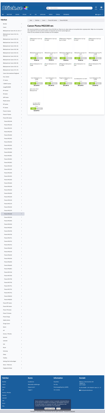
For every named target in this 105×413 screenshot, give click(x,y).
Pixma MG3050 (8, 152)
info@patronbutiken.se (86, 390)
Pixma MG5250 (8, 207)
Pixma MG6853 (8, 268)
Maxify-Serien (6, 100)
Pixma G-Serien (7, 111)
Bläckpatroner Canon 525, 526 (10, 42)
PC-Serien (5, 107)
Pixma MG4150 (8, 190)
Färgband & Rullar (7, 368)
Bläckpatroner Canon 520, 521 (10, 39)
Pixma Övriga (6, 316)
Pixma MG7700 (8, 279)
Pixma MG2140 (8, 121)
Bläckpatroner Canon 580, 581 (10, 63)
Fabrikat (37, 20)
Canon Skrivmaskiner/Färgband (11, 73)
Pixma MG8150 (8, 296)
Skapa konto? (31, 387)
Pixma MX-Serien (7, 306)
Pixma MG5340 (8, 214)
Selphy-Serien (6, 320)
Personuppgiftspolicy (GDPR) (61, 387)
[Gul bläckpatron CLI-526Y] (80, 70)
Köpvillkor (56, 381)
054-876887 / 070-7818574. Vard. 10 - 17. (91, 387)
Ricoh (4, 347)
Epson (4, 327)
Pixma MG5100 (8, 196)
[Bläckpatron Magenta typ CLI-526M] (66, 44)
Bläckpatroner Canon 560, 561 (10, 56)
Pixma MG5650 (8, 227)
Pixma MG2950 (8, 148)
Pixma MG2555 (8, 145)
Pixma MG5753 (8, 244)
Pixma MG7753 (8, 292)
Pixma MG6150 (8, 251)
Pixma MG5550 (8, 224)
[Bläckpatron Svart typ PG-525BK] (95, 44)
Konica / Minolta (7, 333)
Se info (48, 58)
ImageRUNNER (7, 87)
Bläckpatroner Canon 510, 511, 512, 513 (11, 34)
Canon (4, 27)
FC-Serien (5, 80)
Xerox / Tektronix (7, 364)
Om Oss (56, 384)
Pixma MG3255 (8, 176)
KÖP (33, 58)
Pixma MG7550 (8, 275)
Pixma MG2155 (8, 128)
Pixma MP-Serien (7, 303)
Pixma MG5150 (8, 200)
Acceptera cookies (49, 408)
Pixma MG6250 (8, 255)
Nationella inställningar (34, 384)
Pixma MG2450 (8, 135)
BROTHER (9, 14)
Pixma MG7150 (8, 272)
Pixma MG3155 (8, 169)
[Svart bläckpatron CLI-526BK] (36, 70)
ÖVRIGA (58, 14)
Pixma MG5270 (8, 210)
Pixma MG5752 (8, 241)
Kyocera (5, 337)
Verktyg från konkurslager (9, 361)
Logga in (98, 14)
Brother (5, 24)
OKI (36, 14)
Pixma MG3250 (8, 172)
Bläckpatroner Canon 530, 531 (10, 66)
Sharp (4, 354)
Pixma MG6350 (8, 258)
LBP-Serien (6, 97)
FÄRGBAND (66, 14)
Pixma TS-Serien (7, 313)
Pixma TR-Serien (7, 310)
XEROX (50, 14)
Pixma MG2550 (8, 142)
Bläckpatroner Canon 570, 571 (10, 59)
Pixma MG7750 (8, 282)
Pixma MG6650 (8, 265)
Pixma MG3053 (8, 162)
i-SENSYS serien (7, 83)
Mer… (3, 406)
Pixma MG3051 (8, 155)
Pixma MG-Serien (7, 118)
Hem (31, 20)
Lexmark (5, 340)
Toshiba (5, 358)
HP (30, 14)
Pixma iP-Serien (7, 114)
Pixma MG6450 (8, 262)
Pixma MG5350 (8, 217)
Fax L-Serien (6, 76)
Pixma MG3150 (8, 166)
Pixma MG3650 (8, 183)
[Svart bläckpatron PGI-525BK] (95, 70)
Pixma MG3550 (8, 179)
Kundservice (31, 381)
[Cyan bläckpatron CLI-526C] (51, 70)
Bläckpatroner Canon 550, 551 (10, 52)
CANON (17, 14)
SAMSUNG (42, 14)
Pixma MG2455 (8, 138)
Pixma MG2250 (8, 131)
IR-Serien (5, 94)
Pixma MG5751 (8, 238)
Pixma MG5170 (8, 203)
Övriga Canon (6, 323)
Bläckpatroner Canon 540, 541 (10, 46)
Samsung (5, 351)
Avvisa (58, 408)
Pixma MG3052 (8, 159)
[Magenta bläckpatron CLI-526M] (66, 70)
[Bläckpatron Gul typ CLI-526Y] (80, 44)
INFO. (40, 58)
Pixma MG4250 (8, 193)
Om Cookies (57, 390)
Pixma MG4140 (8, 186)
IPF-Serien (5, 90)
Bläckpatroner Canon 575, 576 (10, 70)
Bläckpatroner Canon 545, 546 (10, 49)
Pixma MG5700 (8, 231)
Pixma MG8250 (8, 299)
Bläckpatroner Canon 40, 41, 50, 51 (12, 30)
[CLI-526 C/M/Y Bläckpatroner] (36, 95)
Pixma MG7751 (8, 286)
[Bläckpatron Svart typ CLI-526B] (36, 44)
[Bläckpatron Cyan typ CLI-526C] (51, 44)
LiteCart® (72, 411)
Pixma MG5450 (8, 220)
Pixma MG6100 (8, 248)
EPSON (24, 14)
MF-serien (5, 104)
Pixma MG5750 (8, 234)
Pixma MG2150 (8, 124)
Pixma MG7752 (8, 289)
